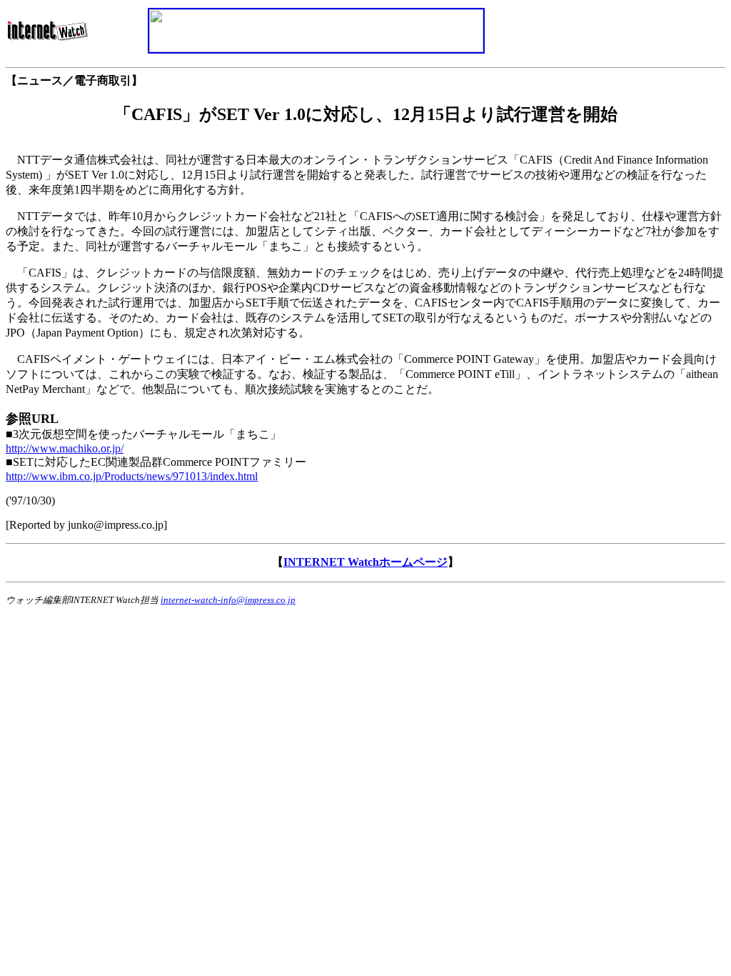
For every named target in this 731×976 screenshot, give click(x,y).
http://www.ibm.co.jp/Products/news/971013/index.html (132, 476)
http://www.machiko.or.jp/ (64, 448)
